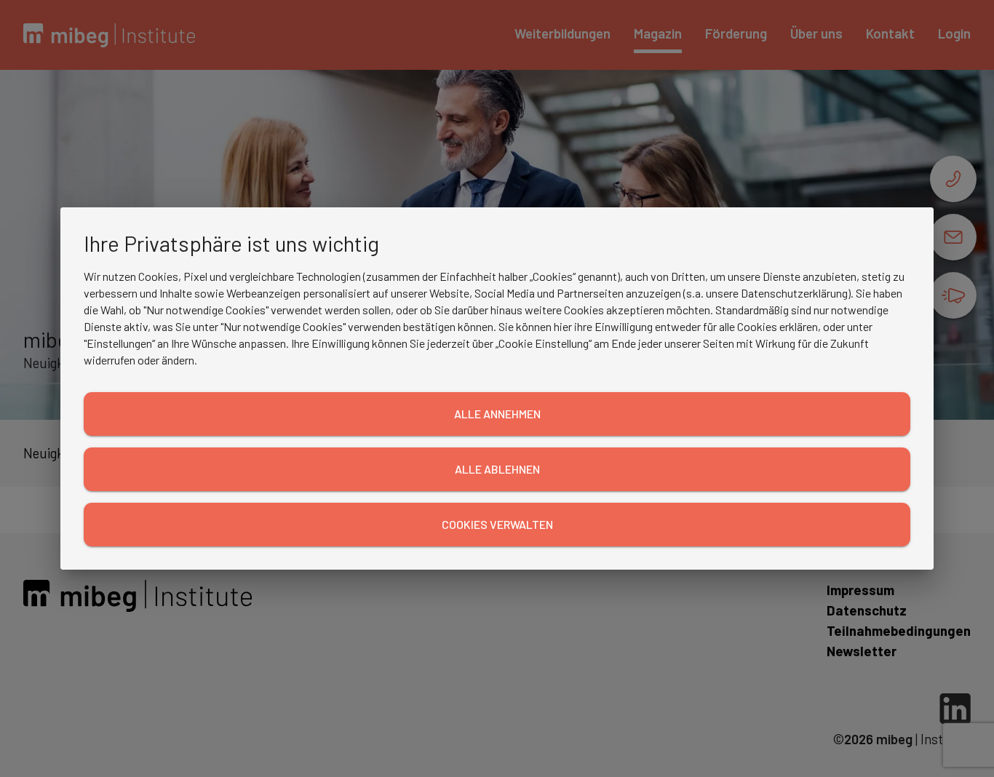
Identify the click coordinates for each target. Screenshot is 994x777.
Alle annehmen (497, 414)
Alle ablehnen (497, 469)
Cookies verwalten (497, 524)
